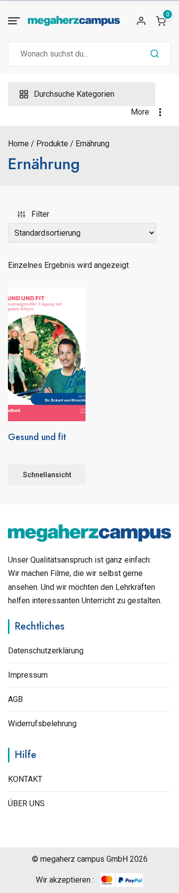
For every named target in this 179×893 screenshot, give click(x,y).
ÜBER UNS (26, 803)
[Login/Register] (141, 21)
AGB (15, 699)
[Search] (155, 54)
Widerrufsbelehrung (42, 723)
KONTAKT (25, 779)
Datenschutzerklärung (46, 650)
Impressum (28, 675)
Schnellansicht (47, 475)
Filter (40, 214)
